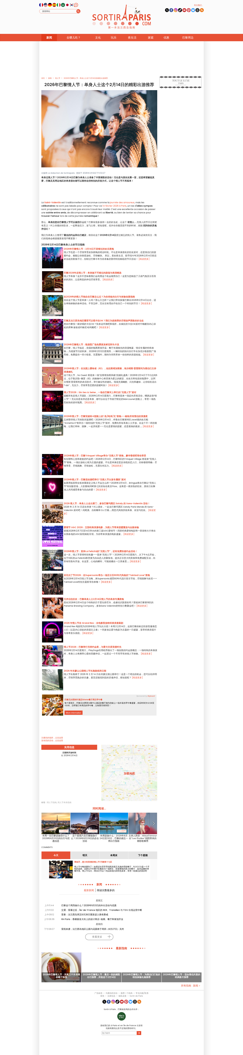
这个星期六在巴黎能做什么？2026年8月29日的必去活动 (85, 838)
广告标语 (98, 993)
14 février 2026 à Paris (114, 205)
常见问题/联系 (142, 993)
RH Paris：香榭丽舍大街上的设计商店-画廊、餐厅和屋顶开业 (92, 919)
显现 (102, 996)
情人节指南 (52, 802)
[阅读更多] (144, 259)
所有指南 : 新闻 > (190, 985)
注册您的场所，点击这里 (52, 737)
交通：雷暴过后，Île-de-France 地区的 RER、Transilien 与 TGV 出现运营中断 (101, 910)
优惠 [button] (166, 38)
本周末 (113, 855)
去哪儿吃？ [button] (74, 38)
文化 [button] (98, 38)
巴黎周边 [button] (188, 38)
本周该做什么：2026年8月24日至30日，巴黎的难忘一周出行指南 (114, 838)
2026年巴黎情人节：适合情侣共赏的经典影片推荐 (181, 976)
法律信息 (111, 996)
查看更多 (97, 937)
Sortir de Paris (136, 996)
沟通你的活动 (111, 993)
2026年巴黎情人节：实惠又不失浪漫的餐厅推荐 (61, 976)
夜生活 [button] (132, 38)
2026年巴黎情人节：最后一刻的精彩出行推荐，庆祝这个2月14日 (101, 976)
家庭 (151, 38)
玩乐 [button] (113, 38)
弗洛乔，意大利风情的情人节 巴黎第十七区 (93, 861)
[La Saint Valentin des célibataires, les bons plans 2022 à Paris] (99, 128)
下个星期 (143, 855)
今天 (56, 855)
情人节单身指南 (64, 802)
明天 (85, 855)
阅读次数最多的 (106, 890)
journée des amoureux (122, 202)
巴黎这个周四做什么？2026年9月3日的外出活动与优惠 (88, 905)
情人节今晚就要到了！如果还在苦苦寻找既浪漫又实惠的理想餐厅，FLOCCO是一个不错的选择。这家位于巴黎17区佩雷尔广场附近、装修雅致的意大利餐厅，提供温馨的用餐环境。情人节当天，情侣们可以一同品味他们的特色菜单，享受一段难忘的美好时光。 (111, 869)
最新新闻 (89, 890)
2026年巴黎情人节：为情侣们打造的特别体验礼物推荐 (141, 976)
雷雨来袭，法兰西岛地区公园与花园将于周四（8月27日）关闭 (92, 929)
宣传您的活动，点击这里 (52, 740)
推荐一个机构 (126, 993)
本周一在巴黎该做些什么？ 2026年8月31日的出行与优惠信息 (56, 838)
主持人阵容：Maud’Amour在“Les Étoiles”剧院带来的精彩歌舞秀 (143, 838)
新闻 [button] (49, 38)
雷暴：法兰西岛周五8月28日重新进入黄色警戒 (84, 914)
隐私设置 (122, 996)
